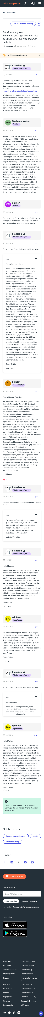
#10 (36, 735)
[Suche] (25, 3)
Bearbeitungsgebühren (16, 836)
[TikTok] (14, 1012)
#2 (36, 131)
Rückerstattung (12, 842)
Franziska (9, 46)
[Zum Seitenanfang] (41, 1013)
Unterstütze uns (16, 876)
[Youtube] (4, 1012)
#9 (36, 682)
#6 (36, 497)
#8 (36, 627)
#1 (37, 75)
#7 (36, 560)
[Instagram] (9, 1012)
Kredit (35, 836)
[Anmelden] (32, 3)
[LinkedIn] (18, 1012)
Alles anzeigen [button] (21, 714)
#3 (36, 212)
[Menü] (39, 3)
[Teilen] (39, 24)
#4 (36, 243)
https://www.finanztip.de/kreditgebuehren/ (20, 91)
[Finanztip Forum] (12, 3)
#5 (36, 391)
